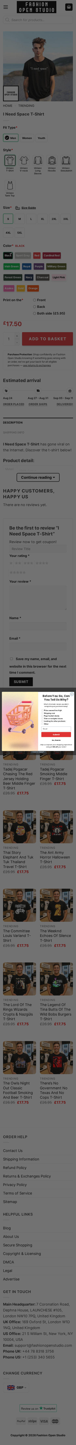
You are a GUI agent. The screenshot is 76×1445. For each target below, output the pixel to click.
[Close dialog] (71, 694)
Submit (56, 734)
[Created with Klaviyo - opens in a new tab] (38, 752)
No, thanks (56, 740)
